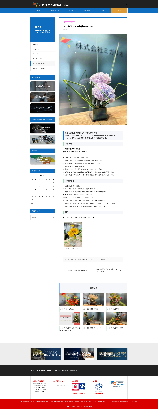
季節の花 (103, 259)
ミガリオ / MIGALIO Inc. (41, 370)
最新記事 (35, 44)
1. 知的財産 (36, 49)
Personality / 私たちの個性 (42, 401)
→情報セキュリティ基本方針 (78, 393)
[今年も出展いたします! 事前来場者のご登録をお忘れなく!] (112, 359)
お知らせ (71, 10)
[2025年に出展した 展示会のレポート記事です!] (46, 359)
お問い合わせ (87, 10)
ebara (71, 259)
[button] (117, 383)
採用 (103, 10)
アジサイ (93, 259)
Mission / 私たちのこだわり (27, 401)
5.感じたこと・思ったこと (40, 68)
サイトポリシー (133, 401)
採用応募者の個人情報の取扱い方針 (120, 401)
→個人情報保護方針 (98, 393)
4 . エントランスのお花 (39, 63)
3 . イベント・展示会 (38, 58)
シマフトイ (98, 259)
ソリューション (55, 10)
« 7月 (31, 203)
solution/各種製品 (69, 401)
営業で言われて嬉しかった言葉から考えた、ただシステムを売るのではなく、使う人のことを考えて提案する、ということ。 (39, 388)
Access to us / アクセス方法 (56, 401)
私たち (38, 10)
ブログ (119, 10)
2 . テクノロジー (37, 54)
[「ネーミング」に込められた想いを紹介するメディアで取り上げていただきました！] (79, 359)
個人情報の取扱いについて (104, 401)
